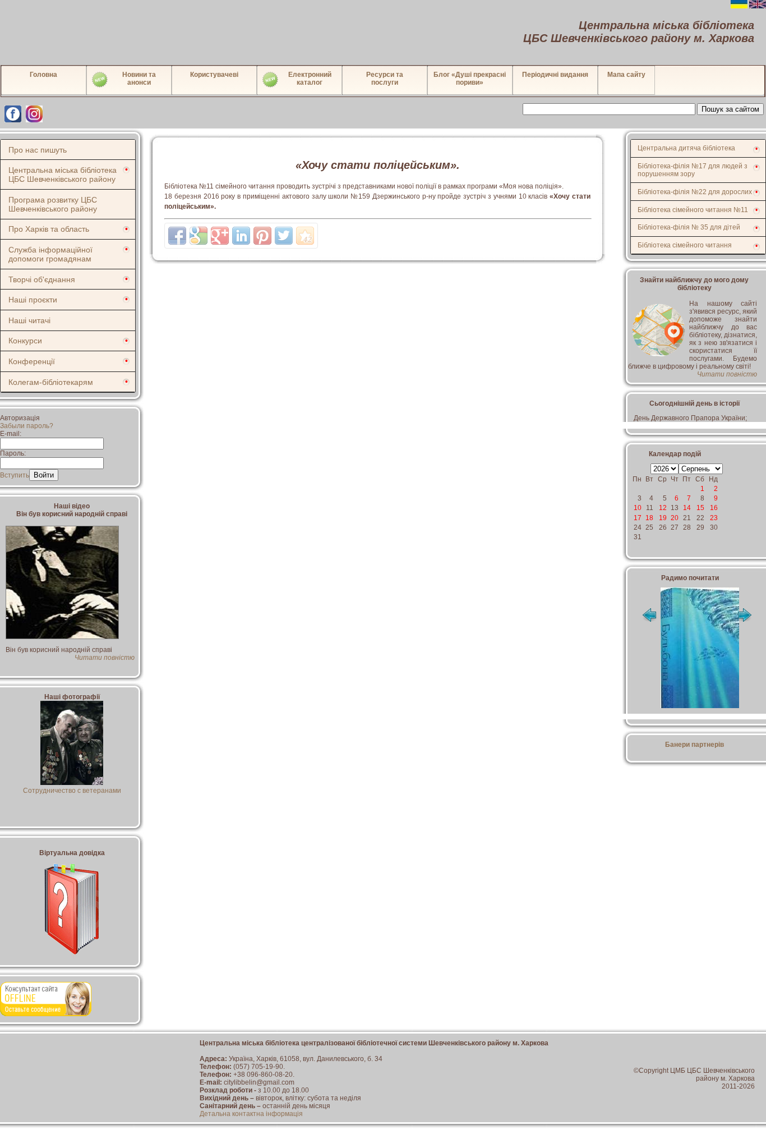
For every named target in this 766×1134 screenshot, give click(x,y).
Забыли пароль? (26, 426)
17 (638, 518)
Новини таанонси (139, 78)
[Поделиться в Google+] (220, 236)
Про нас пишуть (37, 149)
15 (700, 508)
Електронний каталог (309, 78)
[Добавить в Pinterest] (262, 236)
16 (714, 508)
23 (714, 518)
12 (663, 508)
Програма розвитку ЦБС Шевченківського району (52, 204)
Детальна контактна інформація (251, 1114)
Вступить (14, 475)
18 (649, 518)
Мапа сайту (626, 75)
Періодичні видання (555, 75)
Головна (43, 75)
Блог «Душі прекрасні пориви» (469, 78)
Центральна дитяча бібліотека (686, 148)
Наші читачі (29, 320)
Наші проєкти (32, 299)
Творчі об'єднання (41, 279)
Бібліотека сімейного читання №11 (693, 210)
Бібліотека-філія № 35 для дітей (689, 227)
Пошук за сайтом (730, 109)
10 (638, 508)
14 (687, 508)
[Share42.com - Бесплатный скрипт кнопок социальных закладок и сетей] (305, 236)
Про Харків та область (48, 228)
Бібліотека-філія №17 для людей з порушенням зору (692, 170)
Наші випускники (72, 791)
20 (675, 518)
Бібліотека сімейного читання (685, 245)
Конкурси (25, 340)
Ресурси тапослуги (384, 78)
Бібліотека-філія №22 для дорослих (695, 192)
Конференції (31, 361)
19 (663, 518)
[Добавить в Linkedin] (241, 236)
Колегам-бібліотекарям (50, 382)
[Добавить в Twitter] (284, 236)
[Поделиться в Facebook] (177, 236)
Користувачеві (214, 75)
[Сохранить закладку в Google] (198, 236)
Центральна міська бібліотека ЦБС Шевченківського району (62, 174)
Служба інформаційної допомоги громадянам (50, 254)
